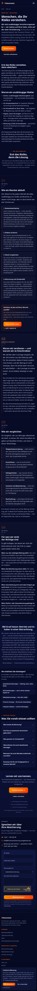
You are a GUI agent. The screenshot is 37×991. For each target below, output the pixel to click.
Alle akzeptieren (9, 984)
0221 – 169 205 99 (10, 837)
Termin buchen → (18, 790)
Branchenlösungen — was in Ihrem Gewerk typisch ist (16, 691)
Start (2, 9)
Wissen (3, 965)
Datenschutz (7, 906)
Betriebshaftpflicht (7, 932)
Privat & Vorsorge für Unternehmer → (24, 663)
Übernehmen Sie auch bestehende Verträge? (15, 746)
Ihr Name (7, 853)
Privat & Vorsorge (6, 954)
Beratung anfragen (18, 897)
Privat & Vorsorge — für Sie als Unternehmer (17, 702)
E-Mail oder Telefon (9, 860)
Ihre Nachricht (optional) (11, 876)
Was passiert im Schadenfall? (13, 739)
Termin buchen (9, 48)
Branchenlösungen (7, 949)
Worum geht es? (8, 868)
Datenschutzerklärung (11, 980)
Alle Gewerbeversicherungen (10, 941)
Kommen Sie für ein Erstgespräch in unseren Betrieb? (16, 763)
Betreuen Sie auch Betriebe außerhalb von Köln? (17, 755)
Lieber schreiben (18, 796)
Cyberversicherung (7, 935)
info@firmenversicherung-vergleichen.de (17, 841)
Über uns (4, 962)
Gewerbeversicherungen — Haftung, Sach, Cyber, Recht (18, 685)
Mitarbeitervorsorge (7, 952)
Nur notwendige (22, 984)
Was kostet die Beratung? (12, 725)
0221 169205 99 (11, 328)
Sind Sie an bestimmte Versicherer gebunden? (15, 732)
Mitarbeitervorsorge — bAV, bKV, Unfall (15, 697)
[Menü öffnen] (34, 3)
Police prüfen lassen (12, 324)
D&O (2, 938)
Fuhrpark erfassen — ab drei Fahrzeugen (15, 707)
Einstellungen (6, 987)
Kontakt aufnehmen (10, 54)
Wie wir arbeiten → (7, 663)
